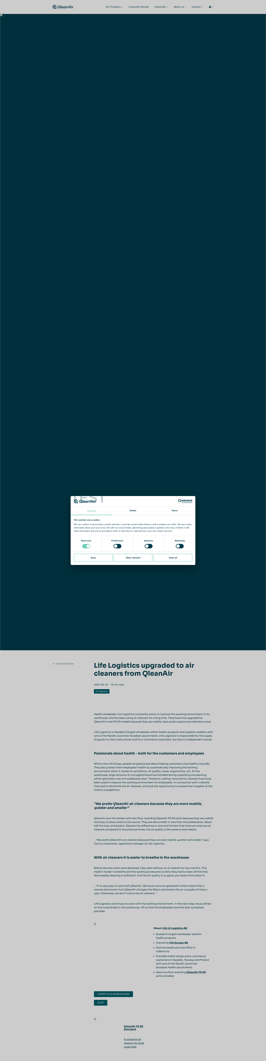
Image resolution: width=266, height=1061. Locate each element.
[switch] (117, 546)
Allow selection (133, 558)
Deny (93, 558)
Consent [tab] (91, 511)
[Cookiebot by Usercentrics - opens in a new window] (180, 501)
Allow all (173, 558)
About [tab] (175, 510)
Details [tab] (133, 510)
